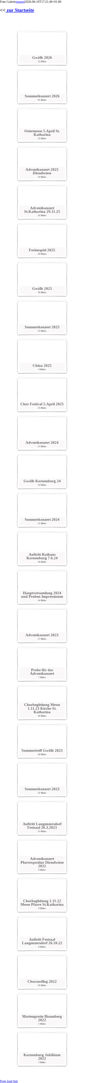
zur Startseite (20, 10)
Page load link (9, 1081)
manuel (20, 1)
